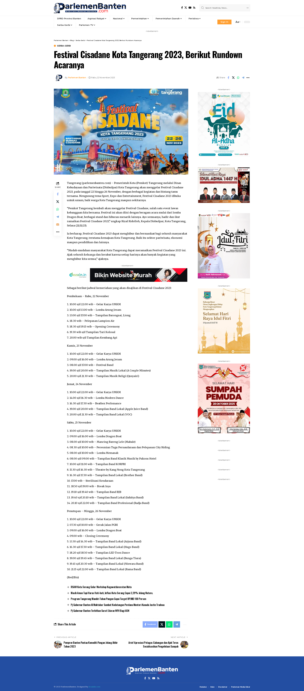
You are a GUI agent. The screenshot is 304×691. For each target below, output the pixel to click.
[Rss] (194, 8)
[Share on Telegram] (243, 77)
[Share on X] (233, 77)
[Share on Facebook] (228, 77)
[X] (186, 8)
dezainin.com (94, 687)
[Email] (57, 224)
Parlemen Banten (77, 77)
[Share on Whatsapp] (238, 77)
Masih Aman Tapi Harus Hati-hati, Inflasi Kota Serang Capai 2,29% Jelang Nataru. (112, 593)
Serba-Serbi (64, 46)
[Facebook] (182, 8)
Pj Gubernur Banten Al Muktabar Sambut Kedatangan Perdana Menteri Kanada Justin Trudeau (117, 605)
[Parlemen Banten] (90, 7)
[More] (248, 77)
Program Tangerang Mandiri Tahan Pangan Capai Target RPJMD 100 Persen (108, 599)
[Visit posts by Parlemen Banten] (58, 77)
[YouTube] (190, 8)
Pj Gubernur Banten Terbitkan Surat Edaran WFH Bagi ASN (100, 611)
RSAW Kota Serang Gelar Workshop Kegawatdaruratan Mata (101, 587)
